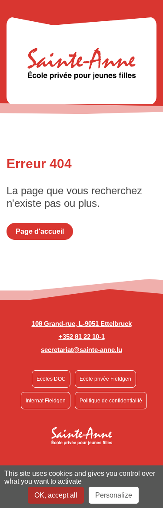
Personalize (113, 495)
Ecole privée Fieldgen (105, 379)
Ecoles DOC (51, 379)
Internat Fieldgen (46, 401)
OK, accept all (55, 495)
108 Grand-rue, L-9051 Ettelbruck (82, 323)
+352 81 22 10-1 (82, 336)
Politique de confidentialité (111, 401)
